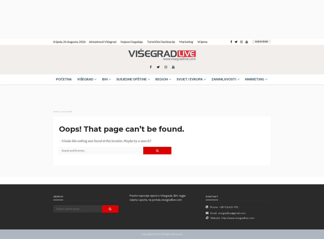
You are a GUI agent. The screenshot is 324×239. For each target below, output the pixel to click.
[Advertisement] (34, 18)
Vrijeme (202, 41)
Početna (64, 79)
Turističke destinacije (161, 41)
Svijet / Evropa (190, 79)
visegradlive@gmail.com (232, 213)
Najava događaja (132, 41)
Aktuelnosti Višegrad (102, 41)
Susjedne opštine (131, 79)
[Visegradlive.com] (162, 55)
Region (161, 79)
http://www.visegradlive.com (237, 218)
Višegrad (85, 79)
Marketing (186, 41)
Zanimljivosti (224, 79)
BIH (105, 79)
